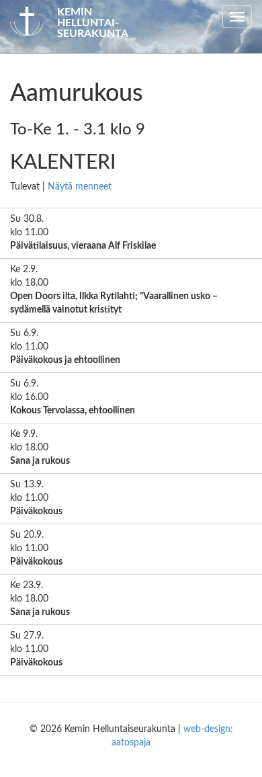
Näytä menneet (80, 187)
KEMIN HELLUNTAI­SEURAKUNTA (92, 23)
